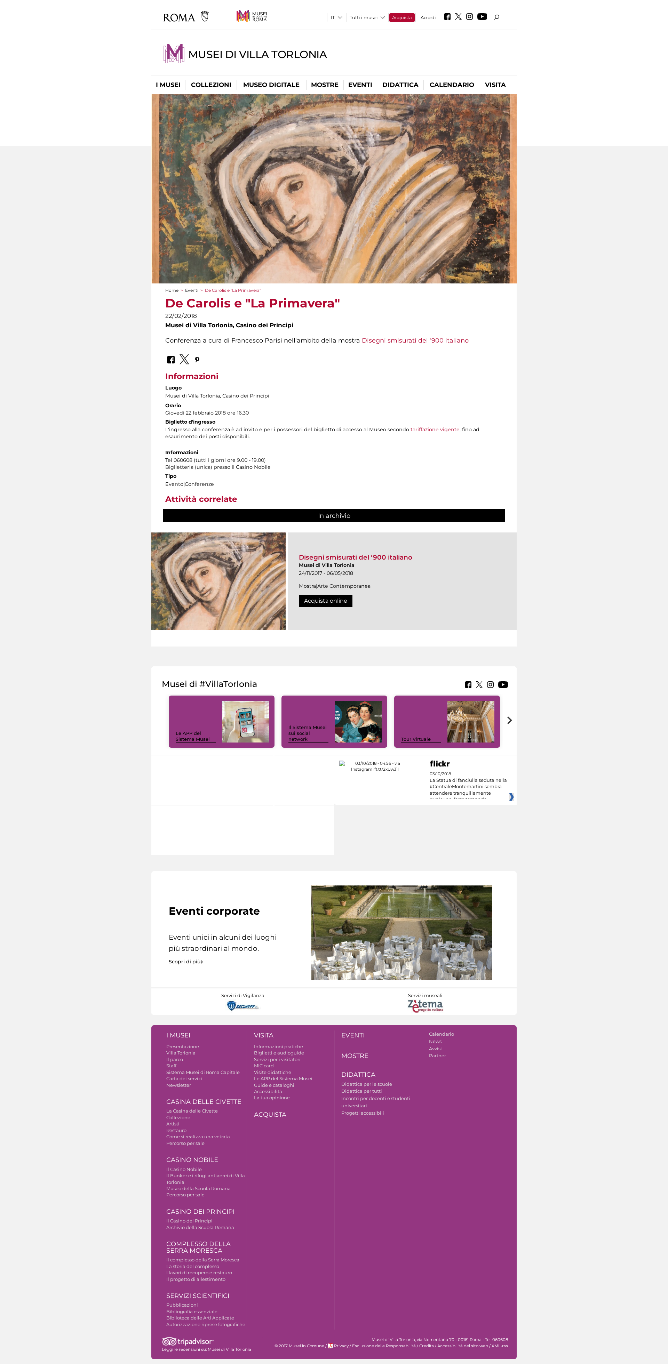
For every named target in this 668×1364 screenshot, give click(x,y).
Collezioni (211, 85)
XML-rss (500, 1345)
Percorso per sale (185, 1143)
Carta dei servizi (184, 1078)
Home (171, 290)
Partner (437, 1055)
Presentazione (182, 1046)
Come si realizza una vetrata (198, 1136)
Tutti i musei (364, 17)
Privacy (341, 1345)
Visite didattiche (272, 1072)
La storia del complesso (192, 1266)
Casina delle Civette (203, 1102)
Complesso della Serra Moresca (198, 1247)
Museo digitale (271, 85)
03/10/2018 (468, 786)
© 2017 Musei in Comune (299, 1345)
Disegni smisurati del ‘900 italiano (415, 340)
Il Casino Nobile (184, 1169)
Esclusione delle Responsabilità (384, 1345)
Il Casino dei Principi (189, 1220)
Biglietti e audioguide (279, 1053)
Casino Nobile (192, 1160)
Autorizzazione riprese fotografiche (205, 1324)
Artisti (173, 1123)
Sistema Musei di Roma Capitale (203, 1072)
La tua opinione (272, 1097)
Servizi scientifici (197, 1296)
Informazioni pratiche (278, 1046)
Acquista (402, 17)
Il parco (174, 1059)
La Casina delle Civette (192, 1111)
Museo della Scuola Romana (198, 1188)
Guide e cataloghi (274, 1085)
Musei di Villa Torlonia (257, 54)
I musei (168, 85)
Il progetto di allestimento (195, 1279)
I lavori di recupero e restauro (199, 1272)
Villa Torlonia (181, 1053)
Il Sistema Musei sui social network (307, 733)
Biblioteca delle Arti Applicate (200, 1318)
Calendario (452, 85)
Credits (426, 1345)
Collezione (178, 1117)
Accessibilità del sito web (462, 1345)
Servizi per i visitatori (277, 1059)
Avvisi (435, 1048)
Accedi (428, 17)
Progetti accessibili (362, 1113)
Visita (495, 85)
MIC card (264, 1065)
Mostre (325, 85)
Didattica (400, 85)
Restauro (176, 1130)
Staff (171, 1065)
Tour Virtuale (416, 739)
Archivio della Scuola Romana (200, 1227)
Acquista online (325, 600)
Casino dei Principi (200, 1212)
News (435, 1041)
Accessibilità (268, 1091)
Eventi (360, 85)
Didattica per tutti (361, 1091)
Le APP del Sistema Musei (193, 736)
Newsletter (178, 1085)
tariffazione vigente (435, 429)
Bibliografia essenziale (191, 1311)
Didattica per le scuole (366, 1084)
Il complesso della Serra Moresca (202, 1259)
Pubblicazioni (182, 1305)
